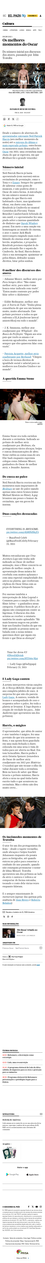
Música (28, 30)
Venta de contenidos (16, 1238)
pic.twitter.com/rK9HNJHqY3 (22, 532)
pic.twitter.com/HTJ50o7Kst (22, 658)
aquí (38, 965)
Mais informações (8, 959)
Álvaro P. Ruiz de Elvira (23, 109)
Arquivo (6, 1144)
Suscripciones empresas (13, 1244)
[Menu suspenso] (4, 16)
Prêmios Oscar (8, 948)
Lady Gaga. (8, 697)
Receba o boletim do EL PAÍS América (20, 912)
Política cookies (36, 1238)
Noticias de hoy (35, 1244)
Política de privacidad (12, 1241)
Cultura (8, 24)
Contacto (6, 1238)
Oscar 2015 (7, 37)
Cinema (5, 30)
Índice (27, 1244)
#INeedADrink (15, 655)
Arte (34, 30)
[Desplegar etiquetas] (40, 948)
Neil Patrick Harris (22, 948)
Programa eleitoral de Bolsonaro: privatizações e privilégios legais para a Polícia (19, 1079)
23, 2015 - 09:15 (22, 113)
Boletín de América (11, 1120)
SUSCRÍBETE (32, 16)
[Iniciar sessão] (40, 16)
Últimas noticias (10, 1050)
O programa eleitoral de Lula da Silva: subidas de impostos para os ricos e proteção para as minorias (22, 1069)
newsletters (8, 1114)
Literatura (14, 30)
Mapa (22, 1241)
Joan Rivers (22, 899)
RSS (23, 1244)
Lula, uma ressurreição (18, 1062)
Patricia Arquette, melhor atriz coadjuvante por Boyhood (20, 355)
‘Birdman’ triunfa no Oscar (27, 931)
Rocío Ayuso (21, 935)
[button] (22, 76)
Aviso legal (26, 1238)
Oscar (5, 151)
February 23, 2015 (17, 667)
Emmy (16, 182)
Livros (22, 30)
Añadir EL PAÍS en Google (15, 125)
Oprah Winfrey (29, 223)
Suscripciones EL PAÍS (31, 1241)
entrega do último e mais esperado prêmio (19, 144)
